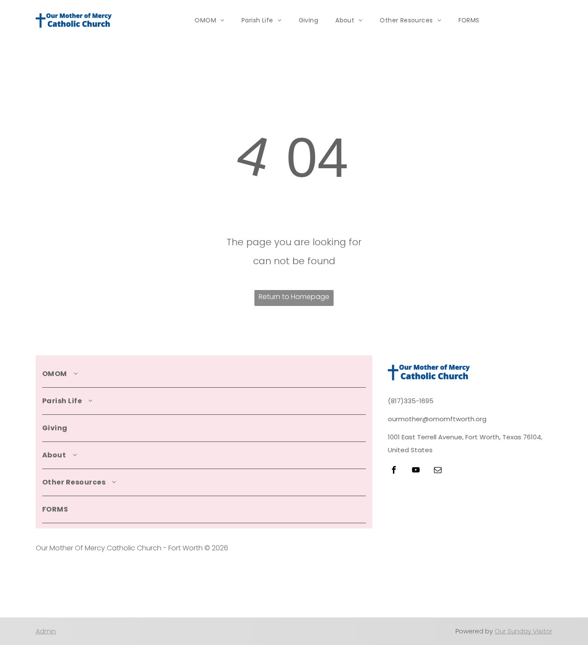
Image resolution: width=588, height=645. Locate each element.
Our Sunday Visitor (523, 631)
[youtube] (416, 471)
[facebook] (394, 471)
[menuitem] (209, 20)
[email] (438, 471)
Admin (46, 631)
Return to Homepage (294, 297)
